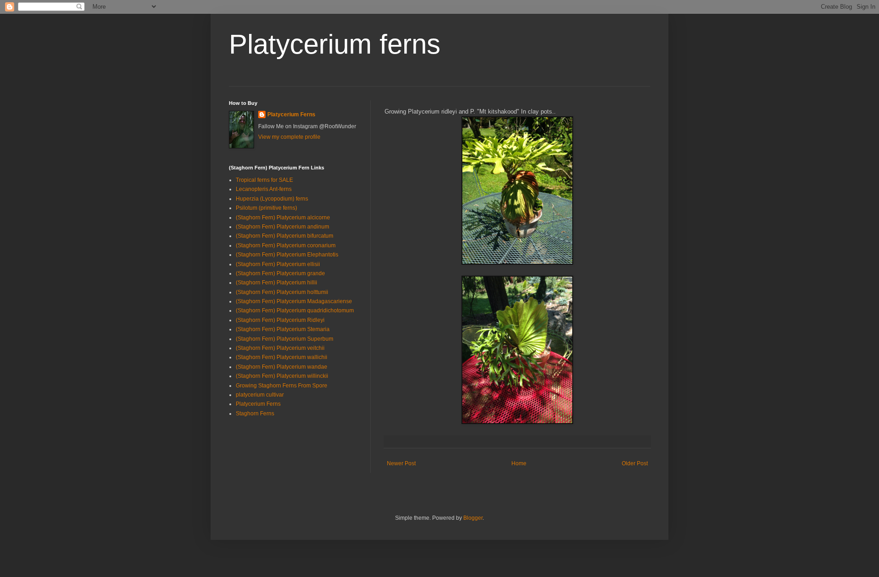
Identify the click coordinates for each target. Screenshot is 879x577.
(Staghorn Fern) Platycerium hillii (276, 282)
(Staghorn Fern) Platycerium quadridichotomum (295, 310)
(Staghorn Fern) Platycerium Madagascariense (294, 301)
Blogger (473, 518)
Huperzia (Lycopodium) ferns (272, 199)
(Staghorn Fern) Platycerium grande (280, 273)
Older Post (635, 463)
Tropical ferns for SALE (264, 180)
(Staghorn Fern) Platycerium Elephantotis (287, 254)
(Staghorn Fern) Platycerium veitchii (280, 348)
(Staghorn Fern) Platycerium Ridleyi (280, 320)
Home (518, 463)
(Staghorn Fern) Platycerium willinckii (282, 376)
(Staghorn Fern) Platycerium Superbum (284, 339)
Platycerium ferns (334, 44)
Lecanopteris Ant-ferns (264, 189)
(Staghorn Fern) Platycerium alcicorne (283, 217)
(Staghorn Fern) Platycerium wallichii (281, 357)
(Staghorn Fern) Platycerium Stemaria (283, 329)
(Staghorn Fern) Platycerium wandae (281, 367)
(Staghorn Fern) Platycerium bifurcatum (284, 236)
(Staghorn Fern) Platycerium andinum (282, 226)
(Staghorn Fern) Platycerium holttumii (282, 292)
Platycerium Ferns (291, 114)
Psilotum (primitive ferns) (266, 208)
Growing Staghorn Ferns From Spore (281, 385)
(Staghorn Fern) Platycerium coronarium (286, 245)
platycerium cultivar (260, 395)
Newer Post (401, 463)
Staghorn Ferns (255, 413)
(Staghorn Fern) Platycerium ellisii (278, 264)
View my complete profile (289, 137)
